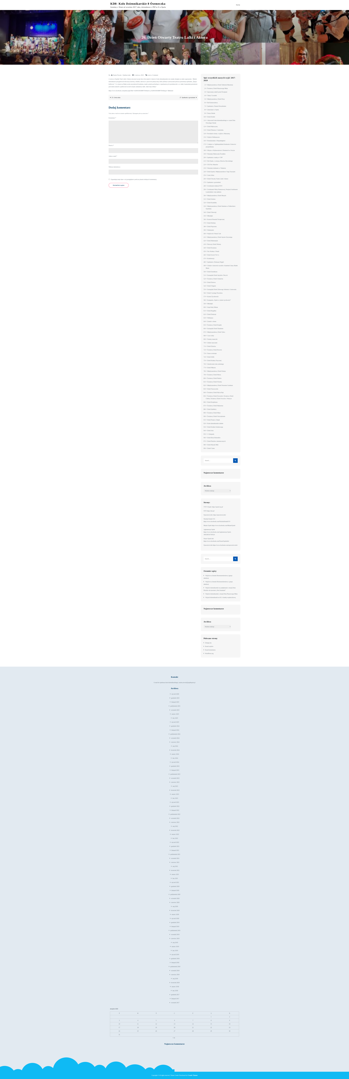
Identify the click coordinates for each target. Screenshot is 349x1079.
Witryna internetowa (114, 167)
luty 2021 (175, 878)
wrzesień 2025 (175, 710)
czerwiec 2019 (175, 938)
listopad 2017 (175, 998)
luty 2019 (175, 950)
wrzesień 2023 (175, 778)
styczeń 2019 (175, 954)
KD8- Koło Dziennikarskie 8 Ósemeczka (138, 3)
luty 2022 (175, 838)
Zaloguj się (208, 643)
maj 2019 (175, 942)
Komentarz (112, 118)
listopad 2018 (175, 962)
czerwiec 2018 (175, 974)
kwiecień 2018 (175, 982)
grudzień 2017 (175, 994)
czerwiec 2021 (175, 862)
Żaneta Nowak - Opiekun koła (121, 75)
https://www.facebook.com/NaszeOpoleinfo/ (216, 541)
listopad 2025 (175, 702)
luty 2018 (175, 990)
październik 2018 (175, 966)
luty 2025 (175, 718)
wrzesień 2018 (175, 970)
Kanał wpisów (209, 646)
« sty (173, 1037)
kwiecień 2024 (175, 750)
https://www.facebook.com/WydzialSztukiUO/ (217, 521)
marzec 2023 (175, 794)
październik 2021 (175, 854)
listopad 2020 (175, 890)
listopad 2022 (175, 810)
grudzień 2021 (175, 846)
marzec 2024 (175, 754)
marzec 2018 (175, 986)
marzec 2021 (175, 874)
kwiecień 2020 (175, 910)
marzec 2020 (175, 914)
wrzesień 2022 (175, 818)
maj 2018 (175, 978)
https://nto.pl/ (210, 511)
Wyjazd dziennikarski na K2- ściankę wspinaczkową (220, 597)
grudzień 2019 (175, 922)
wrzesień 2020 (175, 898)
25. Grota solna (116, 97)
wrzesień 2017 (175, 1002)
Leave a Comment (153, 75)
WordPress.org (209, 653)
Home (238, 5)
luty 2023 (175, 798)
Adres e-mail (113, 156)
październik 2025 (175, 706)
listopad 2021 (175, 850)
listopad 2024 (175, 730)
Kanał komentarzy (210, 650)
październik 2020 (175, 894)
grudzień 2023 (175, 766)
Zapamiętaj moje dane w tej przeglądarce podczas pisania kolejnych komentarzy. (134, 179)
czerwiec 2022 (175, 822)
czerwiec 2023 (175, 782)
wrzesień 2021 (175, 858)
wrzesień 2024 (175, 738)
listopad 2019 (175, 926)
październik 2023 (175, 774)
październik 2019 (175, 930)
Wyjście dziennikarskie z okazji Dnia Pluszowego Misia (221, 594)
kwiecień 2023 (175, 790)
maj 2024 (175, 746)
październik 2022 (175, 814)
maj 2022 (175, 826)
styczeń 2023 (175, 802)
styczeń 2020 (175, 918)
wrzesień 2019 (175, 934)
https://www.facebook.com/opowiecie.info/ (225, 545)
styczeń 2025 (175, 722)
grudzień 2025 (175, 698)
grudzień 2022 (175, 806)
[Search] (235, 460)
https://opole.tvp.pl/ (217, 507)
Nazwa (111, 145)
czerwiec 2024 (175, 742)
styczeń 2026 (175, 694)
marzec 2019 (175, 946)
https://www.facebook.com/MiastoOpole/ (223, 525)
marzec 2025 (175, 714)
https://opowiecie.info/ (219, 515)
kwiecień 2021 (175, 870)
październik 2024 (175, 734)
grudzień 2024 (175, 726)
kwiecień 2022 (175, 830)
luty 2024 (175, 758)
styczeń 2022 (175, 842)
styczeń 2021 (175, 882)
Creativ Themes (193, 1075)
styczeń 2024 (175, 762)
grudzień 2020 (175, 886)
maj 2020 (175, 906)
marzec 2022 (175, 834)
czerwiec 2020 (175, 902)
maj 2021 (175, 866)
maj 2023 (175, 786)
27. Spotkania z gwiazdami (187, 97)
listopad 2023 (175, 770)
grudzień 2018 (175, 958)
